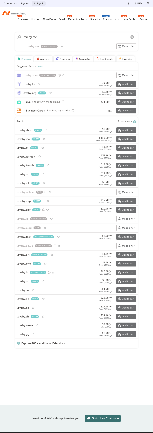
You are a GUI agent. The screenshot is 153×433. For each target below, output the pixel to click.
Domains (22, 18)
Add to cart (128, 84)
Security (95, 18)
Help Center (129, 18)
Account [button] (144, 18)
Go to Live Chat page (105, 418)
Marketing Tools (77, 18)
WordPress (49, 19)
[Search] (148, 3)
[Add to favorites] (62, 46)
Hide (40, 66)
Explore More (125, 121)
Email (62, 19)
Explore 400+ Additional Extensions (43, 343)
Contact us (10, 3)
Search (19, 37)
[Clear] (132, 37)
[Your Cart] (129, 3)
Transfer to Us (111, 18)
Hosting (35, 19)
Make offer (128, 46)
